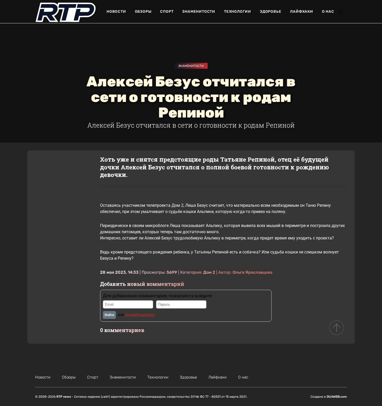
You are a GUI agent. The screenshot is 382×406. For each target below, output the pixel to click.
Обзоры (143, 11)
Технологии (237, 11)
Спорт (166, 11)
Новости (116, 11)
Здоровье (270, 11)
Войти (109, 315)
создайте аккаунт (140, 315)
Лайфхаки (301, 11)
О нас (328, 11)
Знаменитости (198, 11)
